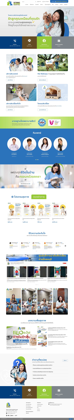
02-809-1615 (64, 1)
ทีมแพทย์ (37, 4)
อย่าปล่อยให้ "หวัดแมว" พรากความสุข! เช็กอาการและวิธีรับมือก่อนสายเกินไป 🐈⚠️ (57, 278)
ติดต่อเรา (65, 4)
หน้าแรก (26, 4)
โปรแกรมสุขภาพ (47, 4)
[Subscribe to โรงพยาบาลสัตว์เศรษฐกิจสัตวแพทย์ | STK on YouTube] (65, 263)
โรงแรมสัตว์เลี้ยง (28, 409)
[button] (5, 21)
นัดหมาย (40, 1)
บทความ (56, 4)
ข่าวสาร (61, 4)
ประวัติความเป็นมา (40, 404)
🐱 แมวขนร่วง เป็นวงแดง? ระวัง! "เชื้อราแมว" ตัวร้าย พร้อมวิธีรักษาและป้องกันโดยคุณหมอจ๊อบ (16, 278)
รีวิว (53, 4)
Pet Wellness (28, 406)
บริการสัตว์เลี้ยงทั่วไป (29, 407)
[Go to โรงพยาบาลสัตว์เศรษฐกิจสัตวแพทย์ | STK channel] (8, 263)
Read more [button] (11, 247)
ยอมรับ (71, 418)
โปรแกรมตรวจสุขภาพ (29, 411)
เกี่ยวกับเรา (32, 4)
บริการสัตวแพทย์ (28, 404)
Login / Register (46, 1)
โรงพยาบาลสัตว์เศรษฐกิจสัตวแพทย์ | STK (17, 263)
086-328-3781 (59, 1)
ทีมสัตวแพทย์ (39, 406)
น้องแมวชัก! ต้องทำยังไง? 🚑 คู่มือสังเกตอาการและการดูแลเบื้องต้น (35, 278)
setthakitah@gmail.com (11, 413)
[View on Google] (10, 243)
